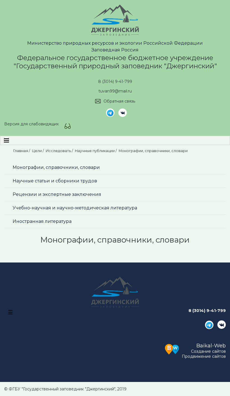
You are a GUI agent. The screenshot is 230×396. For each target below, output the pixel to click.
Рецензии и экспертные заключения (57, 194)
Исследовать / (60, 151)
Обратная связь (119, 101)
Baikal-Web (211, 346)
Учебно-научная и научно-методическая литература (75, 208)
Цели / (38, 151)
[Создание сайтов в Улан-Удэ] (172, 348)
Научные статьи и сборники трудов (55, 181)
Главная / (22, 151)
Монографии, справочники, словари (56, 167)
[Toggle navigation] (6, 140)
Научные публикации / (96, 151)
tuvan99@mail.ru (115, 91)
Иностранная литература (42, 221)
